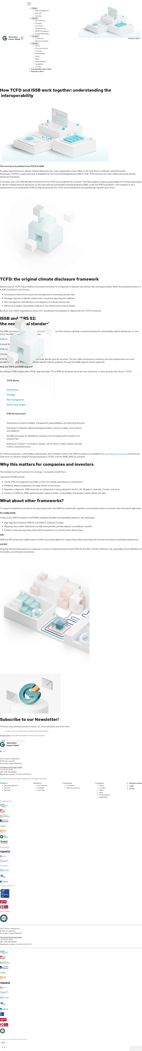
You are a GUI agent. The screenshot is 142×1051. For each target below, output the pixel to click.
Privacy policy (5, 735)
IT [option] (5, 1047)
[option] (73, 1047)
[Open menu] (22, 38)
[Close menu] (29, 4)
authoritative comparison (116, 453)
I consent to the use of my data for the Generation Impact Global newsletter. (27, 731)
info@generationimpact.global (11, 767)
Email (4, 741)
